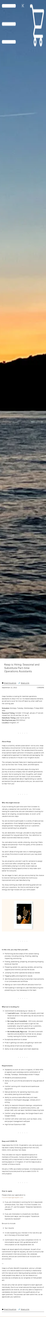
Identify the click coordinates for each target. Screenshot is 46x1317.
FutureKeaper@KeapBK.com (12, 1197)
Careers (40, 687)
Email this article (10, 683)
